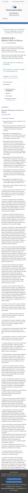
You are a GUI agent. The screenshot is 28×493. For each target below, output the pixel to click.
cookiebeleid (20, 488)
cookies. (16, 490)
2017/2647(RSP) (13, 76)
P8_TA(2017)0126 (10, 100)
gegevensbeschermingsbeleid (7, 488)
